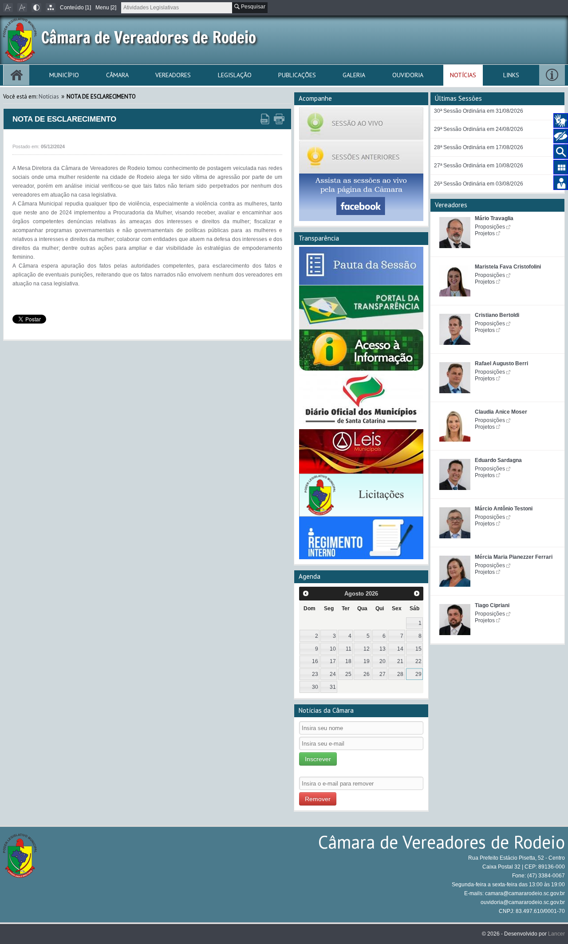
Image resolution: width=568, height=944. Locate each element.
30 (315, 687)
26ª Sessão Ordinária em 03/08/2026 (478, 184)
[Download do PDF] (265, 119)
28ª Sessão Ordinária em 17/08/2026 (478, 147)
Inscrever (318, 758)
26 (366, 674)
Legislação (235, 75)
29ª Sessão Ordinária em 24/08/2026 (478, 129)
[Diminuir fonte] (8, 7)
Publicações (297, 75)
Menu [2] (105, 7)
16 (315, 661)
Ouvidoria (407, 75)
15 (418, 649)
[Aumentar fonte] (22, 7)
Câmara (117, 75)
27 (382, 674)
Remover (318, 798)
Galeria (354, 75)
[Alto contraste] (36, 7)
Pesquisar (252, 7)
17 (333, 661)
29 (418, 674)
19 (366, 661)
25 (348, 674)
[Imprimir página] (279, 119)
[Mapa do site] (50, 7)
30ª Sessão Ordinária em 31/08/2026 (478, 111)
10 (333, 649)
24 (333, 674)
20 (382, 661)
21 (400, 661)
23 (315, 674)
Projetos (485, 233)
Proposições (490, 227)
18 (348, 661)
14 (400, 649)
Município (64, 75)
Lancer (556, 934)
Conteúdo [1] (75, 7)
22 (418, 661)
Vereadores (173, 75)
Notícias (463, 75)
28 (400, 674)
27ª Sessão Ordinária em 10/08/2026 (478, 165)
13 (382, 649)
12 (366, 649)
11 (348, 649)
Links (511, 75)
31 (333, 687)
